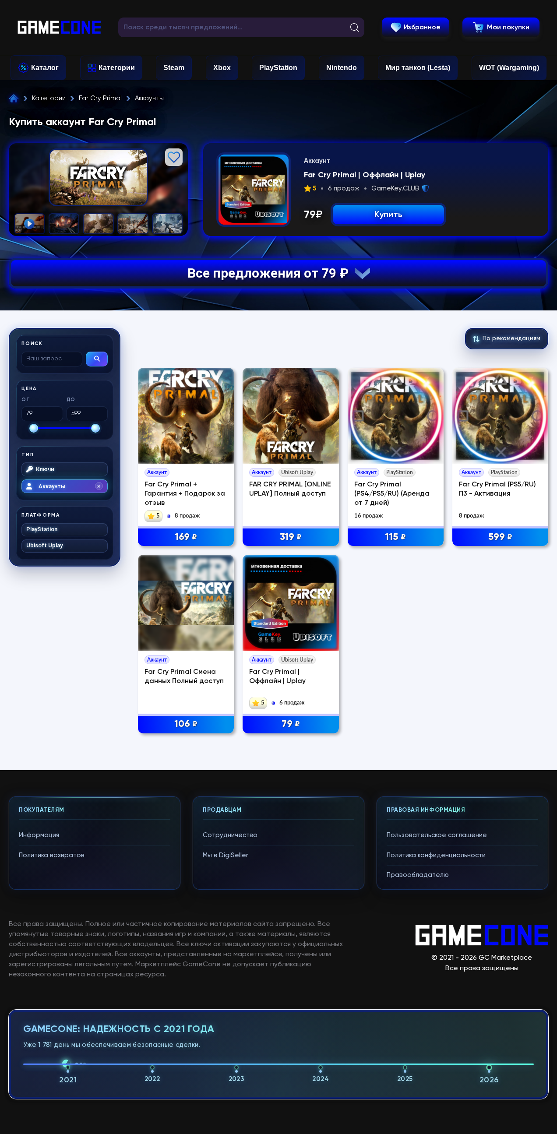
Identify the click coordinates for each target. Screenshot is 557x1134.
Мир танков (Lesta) (417, 67)
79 (291, 724)
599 (500, 537)
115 (395, 537)
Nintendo (341, 67)
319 (291, 537)
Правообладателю (418, 875)
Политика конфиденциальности (436, 855)
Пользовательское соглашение (437, 835)
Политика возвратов (52, 855)
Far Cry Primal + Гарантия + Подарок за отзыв (185, 494)
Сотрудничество (230, 835)
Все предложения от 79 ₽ (271, 273)
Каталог (45, 67)
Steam (173, 67)
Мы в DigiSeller (225, 855)
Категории (117, 67)
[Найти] (97, 359)
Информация (39, 835)
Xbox (222, 67)
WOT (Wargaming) (509, 67)
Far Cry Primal (100, 98)
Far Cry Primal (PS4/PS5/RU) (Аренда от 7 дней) (392, 494)
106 (185, 724)
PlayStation (278, 67)
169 (186, 537)
